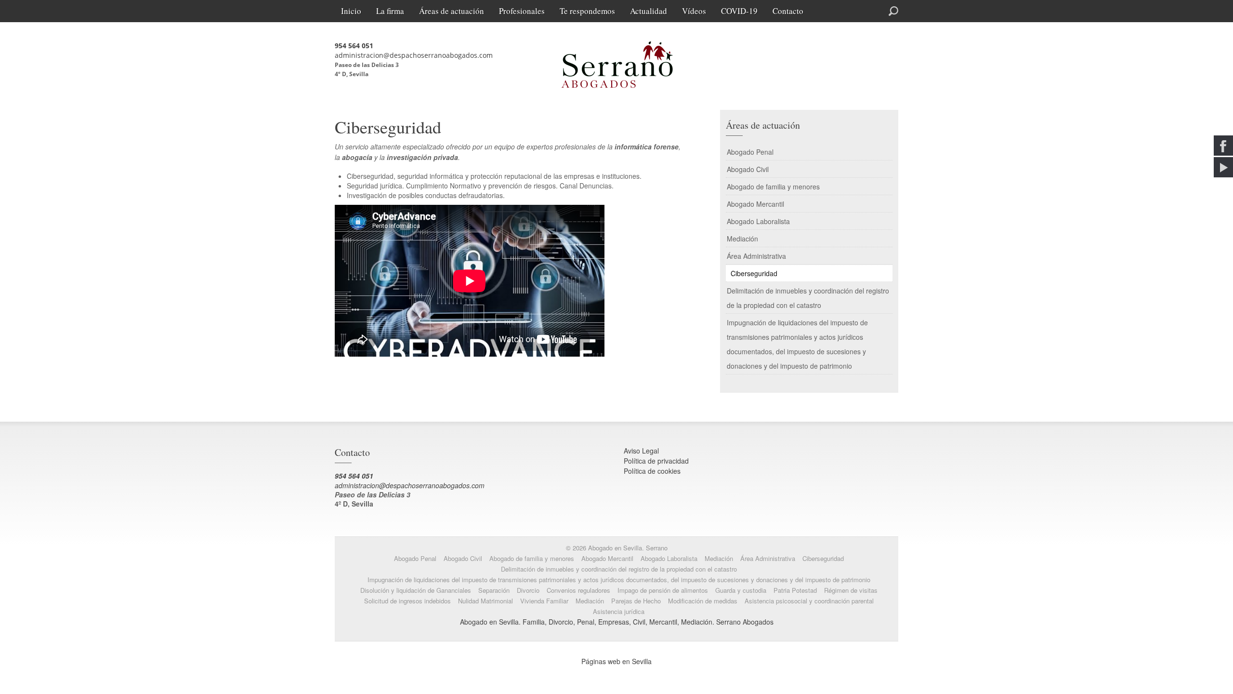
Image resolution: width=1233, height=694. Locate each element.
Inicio (351, 10)
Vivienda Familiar (544, 600)
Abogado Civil (748, 169)
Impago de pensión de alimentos (662, 590)
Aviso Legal (641, 450)
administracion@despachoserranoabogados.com (414, 55)
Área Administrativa (756, 256)
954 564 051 (354, 45)
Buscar (858, 10)
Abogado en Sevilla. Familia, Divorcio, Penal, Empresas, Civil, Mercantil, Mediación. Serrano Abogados (617, 622)
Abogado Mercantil (755, 204)
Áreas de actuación (451, 10)
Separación (494, 590)
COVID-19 (739, 10)
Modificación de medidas (702, 600)
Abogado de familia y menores (773, 186)
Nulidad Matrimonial (485, 600)
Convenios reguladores (578, 590)
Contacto (788, 10)
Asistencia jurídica (618, 611)
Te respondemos (587, 10)
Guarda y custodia (740, 590)
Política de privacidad (656, 461)
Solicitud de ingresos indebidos (407, 600)
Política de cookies (652, 471)
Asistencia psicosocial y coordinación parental (809, 600)
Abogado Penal (750, 152)
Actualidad (648, 10)
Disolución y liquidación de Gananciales (415, 590)
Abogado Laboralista (758, 221)
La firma (390, 10)
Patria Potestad (795, 590)
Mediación (742, 238)
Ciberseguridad (754, 273)
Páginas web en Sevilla (616, 661)
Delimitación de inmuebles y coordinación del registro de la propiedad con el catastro (808, 298)
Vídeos (694, 10)
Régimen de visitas (851, 590)
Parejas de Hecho (636, 600)
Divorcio (528, 590)
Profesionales (522, 10)
